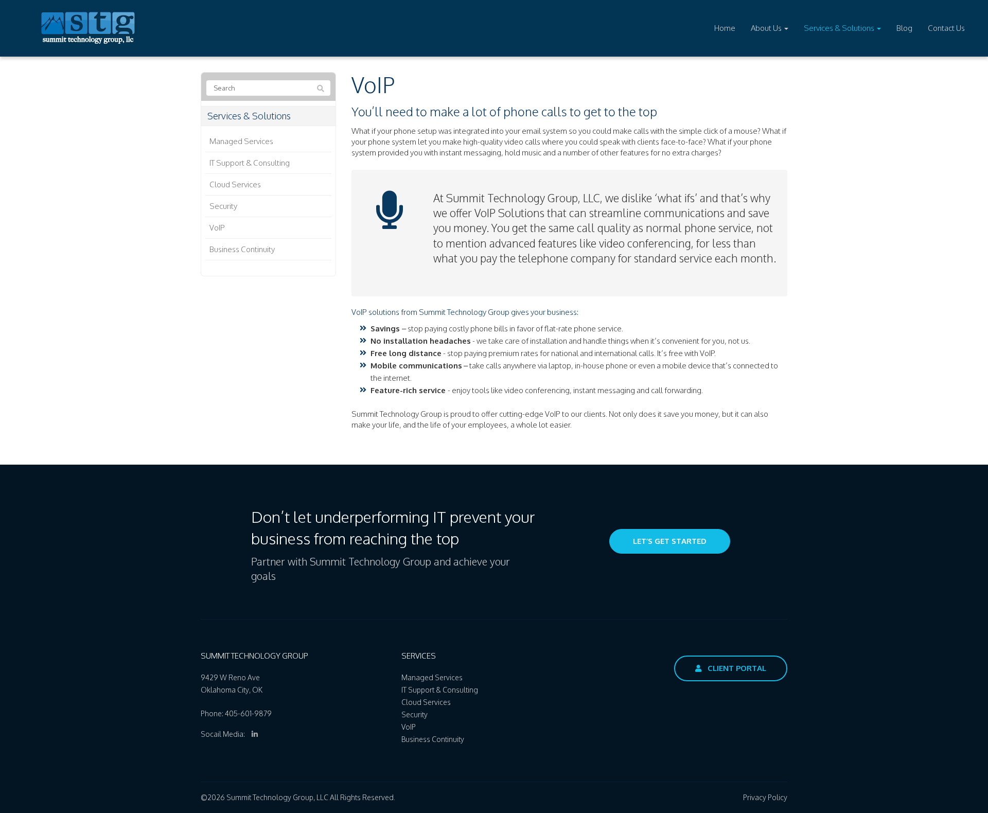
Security (223, 206)
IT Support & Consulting (249, 163)
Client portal (735, 668)
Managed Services (241, 141)
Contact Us (946, 28)
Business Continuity (242, 249)
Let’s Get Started (670, 541)
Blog (904, 28)
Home (724, 28)
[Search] (320, 88)
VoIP (217, 228)
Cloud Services (235, 184)
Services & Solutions (840, 28)
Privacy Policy (765, 797)
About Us (767, 28)
